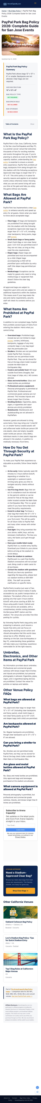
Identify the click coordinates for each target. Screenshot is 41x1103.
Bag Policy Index (25, 1098)
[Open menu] (36, 4)
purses (13, 237)
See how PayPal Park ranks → (22, 996)
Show (32, 124)
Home (4, 11)
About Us (7, 1098)
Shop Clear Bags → (20, 891)
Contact (14, 1098)
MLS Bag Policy (14, 11)
